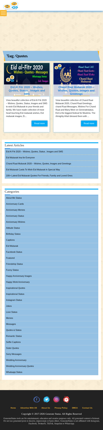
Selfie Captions (13, 342)
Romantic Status (14, 336)
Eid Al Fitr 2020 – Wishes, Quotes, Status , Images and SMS (27, 90)
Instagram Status (14, 300)
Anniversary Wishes (15, 222)
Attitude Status (13, 228)
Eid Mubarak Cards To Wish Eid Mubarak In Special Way (33, 169)
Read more (39, 123)
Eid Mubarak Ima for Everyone (20, 157)
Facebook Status (14, 252)
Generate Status (53, 414)
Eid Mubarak (12, 246)
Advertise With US (28, 408)
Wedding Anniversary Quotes (20, 366)
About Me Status (14, 198)
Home (13, 408)
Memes (9, 318)
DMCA (75, 408)
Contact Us (87, 408)
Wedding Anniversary (16, 360)
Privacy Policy (61, 408)
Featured (10, 258)
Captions (10, 240)
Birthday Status (13, 234)
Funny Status (12, 270)
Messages (11, 324)
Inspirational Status (15, 294)
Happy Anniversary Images (19, 276)
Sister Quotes (12, 348)
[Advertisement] (51, 31)
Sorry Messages (13, 354)
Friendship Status (14, 264)
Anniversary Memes (15, 210)
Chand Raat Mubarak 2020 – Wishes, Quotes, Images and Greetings (76, 90)
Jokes (9, 306)
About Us (45, 408)
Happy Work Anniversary (18, 282)
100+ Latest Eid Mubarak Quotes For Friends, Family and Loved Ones (39, 175)
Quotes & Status (13, 330)
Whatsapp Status (14, 372)
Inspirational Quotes (15, 288)
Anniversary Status (15, 216)
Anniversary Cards (15, 204)
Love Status (11, 312)
